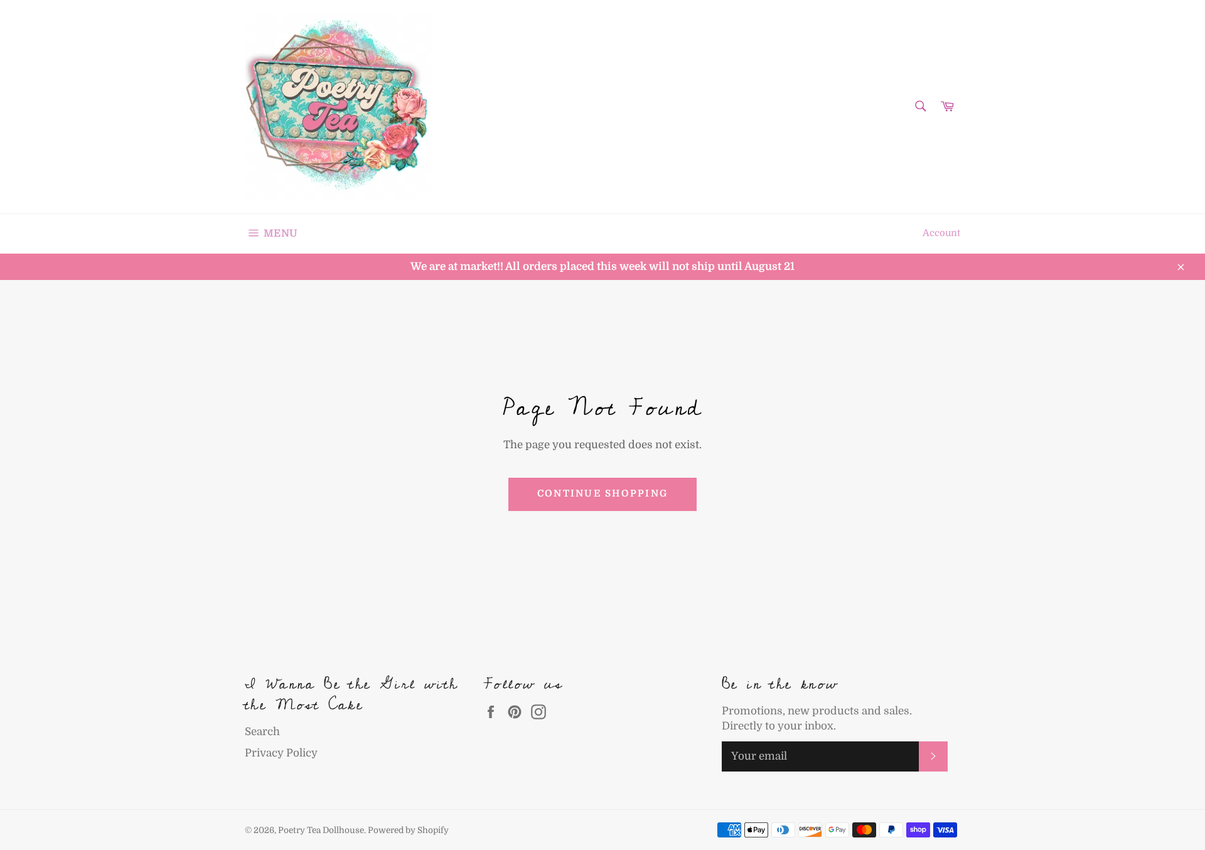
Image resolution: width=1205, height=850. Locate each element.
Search (262, 732)
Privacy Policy (281, 753)
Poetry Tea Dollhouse (321, 830)
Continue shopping (602, 493)
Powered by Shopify (408, 830)
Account (941, 233)
